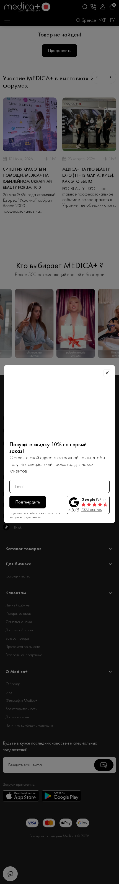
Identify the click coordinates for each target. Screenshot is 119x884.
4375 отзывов (91, 509)
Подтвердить (27, 502)
